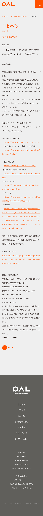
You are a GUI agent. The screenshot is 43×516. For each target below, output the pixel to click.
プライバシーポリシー (21, 480)
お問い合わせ (21, 433)
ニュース (21, 416)
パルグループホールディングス (21, 488)
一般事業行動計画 (21, 460)
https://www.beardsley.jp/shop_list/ (21, 142)
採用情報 (21, 427)
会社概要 (21, 405)
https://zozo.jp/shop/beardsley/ (20, 166)
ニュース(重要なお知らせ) (18, 16)
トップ (4, 16)
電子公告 (21, 452)
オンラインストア (21, 439)
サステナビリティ (21, 422)
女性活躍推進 (21, 456)
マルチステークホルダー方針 (21, 468)
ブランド (21, 410)
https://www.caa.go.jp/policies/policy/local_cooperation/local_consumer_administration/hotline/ (21, 259)
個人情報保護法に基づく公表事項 (21, 484)
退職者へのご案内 (21, 464)
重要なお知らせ (21, 476)
